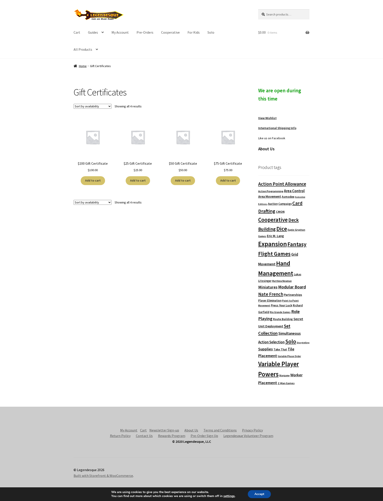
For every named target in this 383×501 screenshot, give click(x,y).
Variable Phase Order (289, 356)
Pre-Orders (145, 32)
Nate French (270, 294)
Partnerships (293, 295)
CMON (280, 212)
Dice (281, 228)
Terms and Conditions (220, 430)
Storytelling (303, 342)
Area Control (294, 190)
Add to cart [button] (93, 180)
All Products (83, 49)
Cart (77, 32)
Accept (259, 494)
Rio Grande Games (280, 312)
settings (229, 496)
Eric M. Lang (275, 236)
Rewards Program (171, 435)
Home (83, 66)
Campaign (285, 204)
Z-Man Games (286, 383)
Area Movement (269, 196)
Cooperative (170, 32)
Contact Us (144, 435)
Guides (93, 32)
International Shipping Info (277, 128)
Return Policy (120, 435)
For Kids (194, 32)
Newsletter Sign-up (164, 430)
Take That (280, 349)
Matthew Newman (282, 280)
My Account (120, 32)
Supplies (265, 349)
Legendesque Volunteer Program (248, 435)
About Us (191, 430)
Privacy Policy (252, 430)
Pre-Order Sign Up (204, 435)
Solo (210, 32)
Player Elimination (269, 300)
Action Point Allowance (282, 184)
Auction (273, 204)
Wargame (284, 375)
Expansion (272, 244)
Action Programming (270, 191)
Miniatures (267, 287)
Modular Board (292, 287)
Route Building (283, 319)
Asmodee (288, 197)
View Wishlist (267, 118)
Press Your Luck (281, 305)
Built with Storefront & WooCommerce (103, 475)
